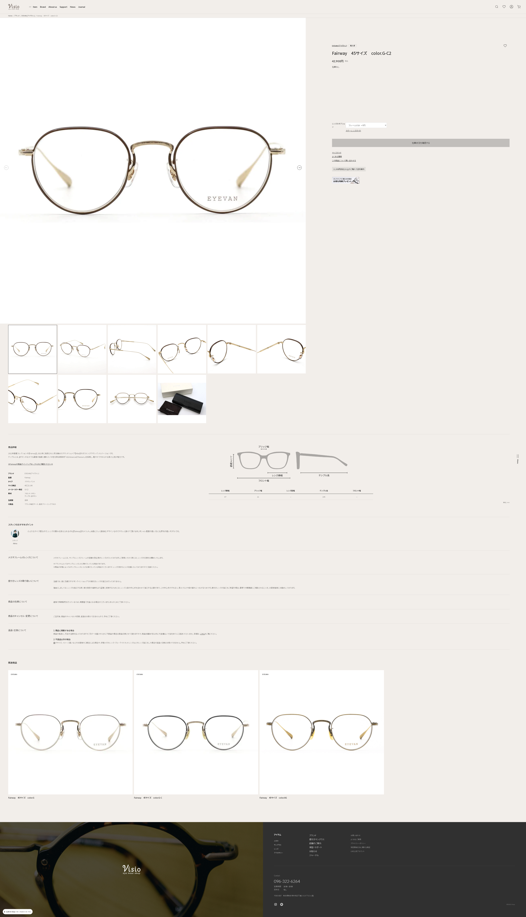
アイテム (277, 834)
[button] (299, 167)
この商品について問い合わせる (344, 160)
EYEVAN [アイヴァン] (28, 16)
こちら (202, 633)
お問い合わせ (355, 835)
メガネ (276, 841)
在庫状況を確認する (421, 142)
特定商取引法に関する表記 (360, 847)
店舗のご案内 (315, 843)
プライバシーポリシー (358, 843)
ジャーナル (314, 855)
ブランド (17, 16)
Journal (81, 6)
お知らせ (313, 851)
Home (10, 16)
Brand (43, 6)
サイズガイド (336, 152)
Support (63, 6)
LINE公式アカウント (358, 851)
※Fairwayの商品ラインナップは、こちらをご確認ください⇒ (30, 464)
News (72, 6)
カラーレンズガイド (353, 130)
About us (52, 6)
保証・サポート (315, 847)
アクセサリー (278, 853)
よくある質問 (337, 156)
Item (35, 6)
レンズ (276, 849)
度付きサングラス (316, 839)
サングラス (277, 845)
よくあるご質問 (356, 839)
